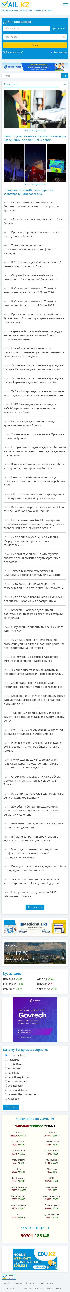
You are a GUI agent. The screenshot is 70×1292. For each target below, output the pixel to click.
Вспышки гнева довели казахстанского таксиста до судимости (34, 825)
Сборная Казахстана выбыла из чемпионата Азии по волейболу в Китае (31, 277)
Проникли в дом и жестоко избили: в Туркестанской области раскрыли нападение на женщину (34, 318)
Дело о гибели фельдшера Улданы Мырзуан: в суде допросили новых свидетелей (31, 541)
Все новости (35, 907)
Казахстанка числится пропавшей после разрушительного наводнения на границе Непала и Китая (34, 700)
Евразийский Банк (19, 1081)
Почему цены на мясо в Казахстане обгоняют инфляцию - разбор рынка (31, 658)
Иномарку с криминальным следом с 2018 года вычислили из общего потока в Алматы (32, 746)
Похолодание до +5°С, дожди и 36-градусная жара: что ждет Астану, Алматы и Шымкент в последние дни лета (33, 763)
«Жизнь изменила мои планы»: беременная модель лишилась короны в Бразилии (31, 206)
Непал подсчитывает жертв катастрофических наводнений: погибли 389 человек (35, 138)
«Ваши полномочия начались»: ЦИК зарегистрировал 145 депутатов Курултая (32, 881)
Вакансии (39, 1288)
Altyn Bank (14, 1059)
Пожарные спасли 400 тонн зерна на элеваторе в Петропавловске (28, 191)
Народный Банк (17, 1090)
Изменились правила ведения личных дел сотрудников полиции (34, 795)
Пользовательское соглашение (16, 1288)
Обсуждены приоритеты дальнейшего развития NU (33, 629)
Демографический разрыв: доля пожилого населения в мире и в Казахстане (33, 684)
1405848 (22, 1126)
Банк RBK (13, 1072)
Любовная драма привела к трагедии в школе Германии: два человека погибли (34, 380)
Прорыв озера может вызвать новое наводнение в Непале (32, 234)
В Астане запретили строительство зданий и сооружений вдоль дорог (31, 838)
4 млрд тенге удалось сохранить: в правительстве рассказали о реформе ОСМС (33, 672)
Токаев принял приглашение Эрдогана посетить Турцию (34, 436)
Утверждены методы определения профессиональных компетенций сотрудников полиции (31, 853)
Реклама (18, 1283)
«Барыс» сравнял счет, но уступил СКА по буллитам (35, 221)
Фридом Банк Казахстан (22, 1094)
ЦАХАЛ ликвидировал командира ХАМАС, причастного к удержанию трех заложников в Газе (30, 408)
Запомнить (60, 52)
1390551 (37, 1126)
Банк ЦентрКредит (19, 1077)
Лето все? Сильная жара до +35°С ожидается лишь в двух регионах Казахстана (34, 586)
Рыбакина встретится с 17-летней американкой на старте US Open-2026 (30, 303)
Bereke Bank (15, 1064)
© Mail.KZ (6, 1283)
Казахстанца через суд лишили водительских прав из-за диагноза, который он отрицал (33, 614)
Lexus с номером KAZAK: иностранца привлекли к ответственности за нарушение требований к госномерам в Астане (34, 524)
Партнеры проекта (44, 1283)
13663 (50, 1126)
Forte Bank (14, 1068)
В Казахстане (10, 84)
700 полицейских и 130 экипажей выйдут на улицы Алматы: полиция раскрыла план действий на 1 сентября (34, 644)
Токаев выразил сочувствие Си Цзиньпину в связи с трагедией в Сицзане (32, 573)
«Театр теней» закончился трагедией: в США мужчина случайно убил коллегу (34, 496)
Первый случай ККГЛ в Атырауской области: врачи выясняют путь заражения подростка (32, 558)
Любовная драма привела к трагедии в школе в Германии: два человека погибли (34, 367)
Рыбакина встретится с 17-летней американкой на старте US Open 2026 (30, 290)
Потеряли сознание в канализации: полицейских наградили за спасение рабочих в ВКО (34, 481)
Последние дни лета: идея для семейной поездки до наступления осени (35, 868)
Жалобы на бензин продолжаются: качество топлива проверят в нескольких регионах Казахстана (32, 810)
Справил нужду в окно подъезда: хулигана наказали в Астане (30, 423)
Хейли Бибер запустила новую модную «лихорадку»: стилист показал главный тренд (34, 393)
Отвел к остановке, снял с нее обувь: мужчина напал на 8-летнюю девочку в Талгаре (32, 780)
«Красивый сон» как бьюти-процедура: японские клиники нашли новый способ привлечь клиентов (33, 335)
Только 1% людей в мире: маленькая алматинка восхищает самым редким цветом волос (34, 717)
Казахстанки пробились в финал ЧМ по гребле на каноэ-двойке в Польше (34, 509)
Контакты (30, 1283)
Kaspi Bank (14, 1098)
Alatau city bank (17, 1055)
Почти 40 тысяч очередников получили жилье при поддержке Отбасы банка (34, 731)
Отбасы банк (15, 1085)
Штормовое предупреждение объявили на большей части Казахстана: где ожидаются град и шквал (35, 451)
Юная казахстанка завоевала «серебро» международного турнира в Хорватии (34, 466)
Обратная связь (54, 1288)
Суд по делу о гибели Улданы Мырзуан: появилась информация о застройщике (34, 599)
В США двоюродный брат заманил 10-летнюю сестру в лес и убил (33, 264)
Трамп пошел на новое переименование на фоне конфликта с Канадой (30, 249)
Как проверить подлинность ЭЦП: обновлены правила (30, 894)
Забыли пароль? (13, 52)
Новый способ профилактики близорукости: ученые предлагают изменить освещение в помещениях (34, 352)
